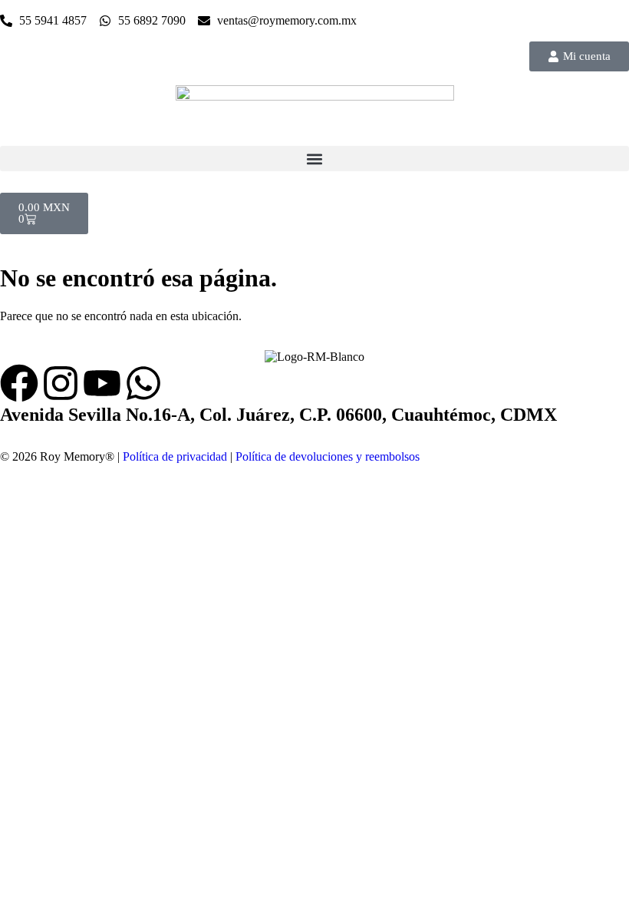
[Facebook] (19, 383)
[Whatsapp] (143, 383)
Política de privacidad (175, 456)
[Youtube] (102, 383)
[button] (314, 158)
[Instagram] (60, 383)
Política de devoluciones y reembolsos (327, 456)
